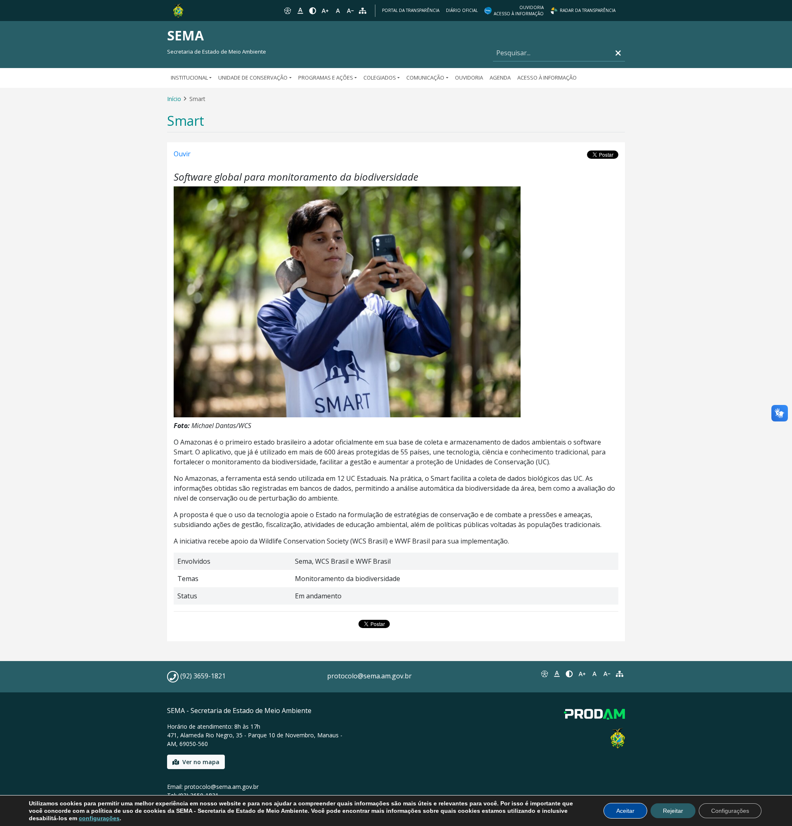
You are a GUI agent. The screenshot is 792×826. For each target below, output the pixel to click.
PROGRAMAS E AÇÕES (325, 77)
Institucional (189, 77)
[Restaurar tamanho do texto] (337, 11)
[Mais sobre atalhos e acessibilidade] (544, 674)
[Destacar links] (300, 11)
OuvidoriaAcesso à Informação (519, 10)
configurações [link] (99, 818)
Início (174, 99)
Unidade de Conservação (253, 77)
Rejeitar (673, 810)
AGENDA (500, 77)
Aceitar (625, 810)
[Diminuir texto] (350, 11)
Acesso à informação (547, 77)
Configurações (730, 810)
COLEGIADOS (379, 77)
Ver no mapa (200, 762)
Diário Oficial (462, 10)
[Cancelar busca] (618, 53)
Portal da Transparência (410, 10)
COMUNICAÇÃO (425, 77)
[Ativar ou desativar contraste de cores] (312, 11)
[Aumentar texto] (325, 11)
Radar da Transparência (587, 10)
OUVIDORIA (469, 77)
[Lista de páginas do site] (619, 674)
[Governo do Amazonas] (178, 9)
